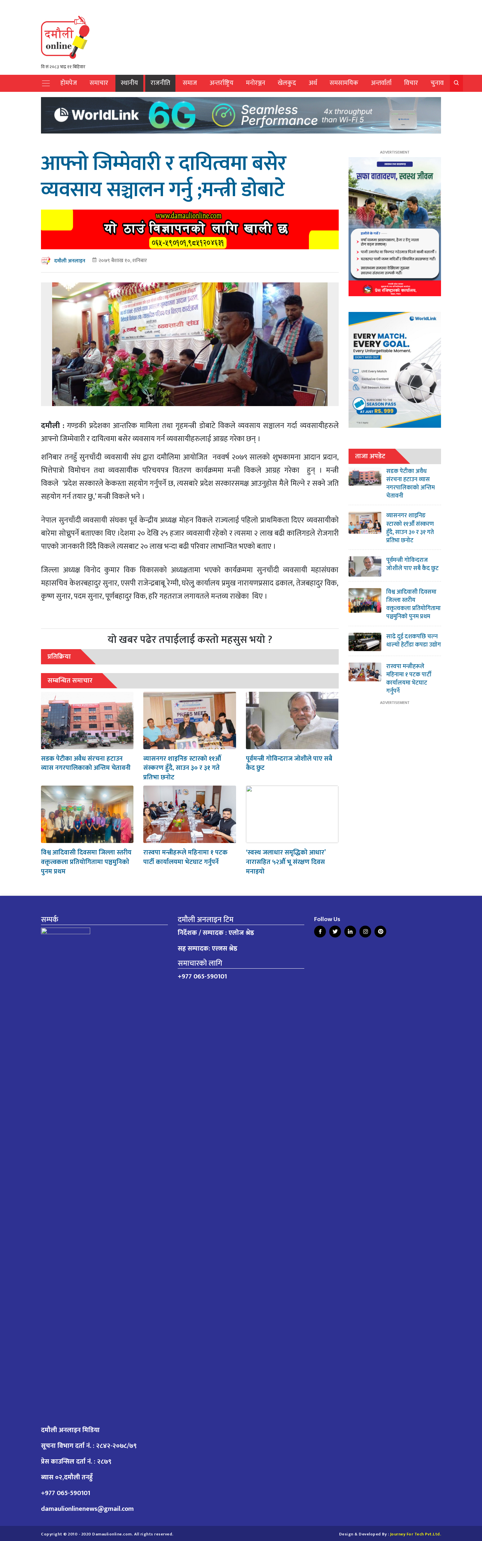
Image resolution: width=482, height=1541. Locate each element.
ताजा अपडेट (370, 456)
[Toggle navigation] (46, 83)
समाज (190, 83)
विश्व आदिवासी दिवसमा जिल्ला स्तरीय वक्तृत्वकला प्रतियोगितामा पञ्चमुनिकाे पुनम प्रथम (86, 862)
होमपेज (68, 83)
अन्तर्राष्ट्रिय (221, 83)
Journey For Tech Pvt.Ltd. (415, 1534)
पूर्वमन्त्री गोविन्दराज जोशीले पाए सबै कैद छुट (289, 763)
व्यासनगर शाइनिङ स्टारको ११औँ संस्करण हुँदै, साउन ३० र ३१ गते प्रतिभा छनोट (182, 768)
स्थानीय (129, 83)
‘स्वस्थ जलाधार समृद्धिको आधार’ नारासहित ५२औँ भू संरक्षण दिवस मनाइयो (286, 862)
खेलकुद (287, 83)
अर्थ (313, 83)
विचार (411, 83)
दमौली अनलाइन (69, 261)
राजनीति (160, 83)
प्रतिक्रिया (59, 656)
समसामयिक (344, 83)
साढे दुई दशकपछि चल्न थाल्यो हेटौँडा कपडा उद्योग (413, 641)
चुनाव (437, 83)
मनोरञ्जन (255, 83)
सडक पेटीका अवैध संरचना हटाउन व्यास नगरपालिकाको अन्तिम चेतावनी (86, 763)
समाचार (99, 83)
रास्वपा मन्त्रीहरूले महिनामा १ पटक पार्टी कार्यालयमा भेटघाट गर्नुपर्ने (185, 857)
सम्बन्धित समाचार (70, 680)
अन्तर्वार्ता (381, 83)
